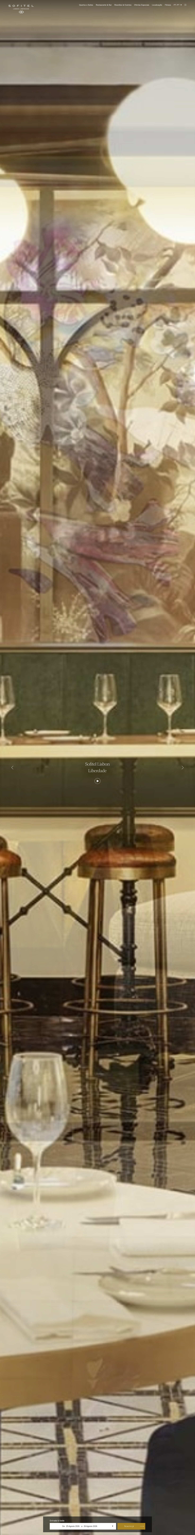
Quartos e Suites (86, 5)
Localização (157, 5)
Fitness (168, 5)
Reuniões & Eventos (122, 5)
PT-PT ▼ (178, 5)
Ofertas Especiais (141, 5)
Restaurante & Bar (104, 5)
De (63, 1526)
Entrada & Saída (57, 1520)
